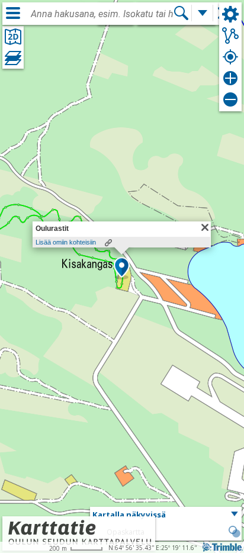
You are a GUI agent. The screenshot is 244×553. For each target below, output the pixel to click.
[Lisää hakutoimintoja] (202, 13)
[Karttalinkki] (108, 242)
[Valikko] (13, 13)
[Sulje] (205, 227)
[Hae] (181, 13)
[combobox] (102, 14)
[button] (122, 268)
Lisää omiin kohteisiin (66, 242)
